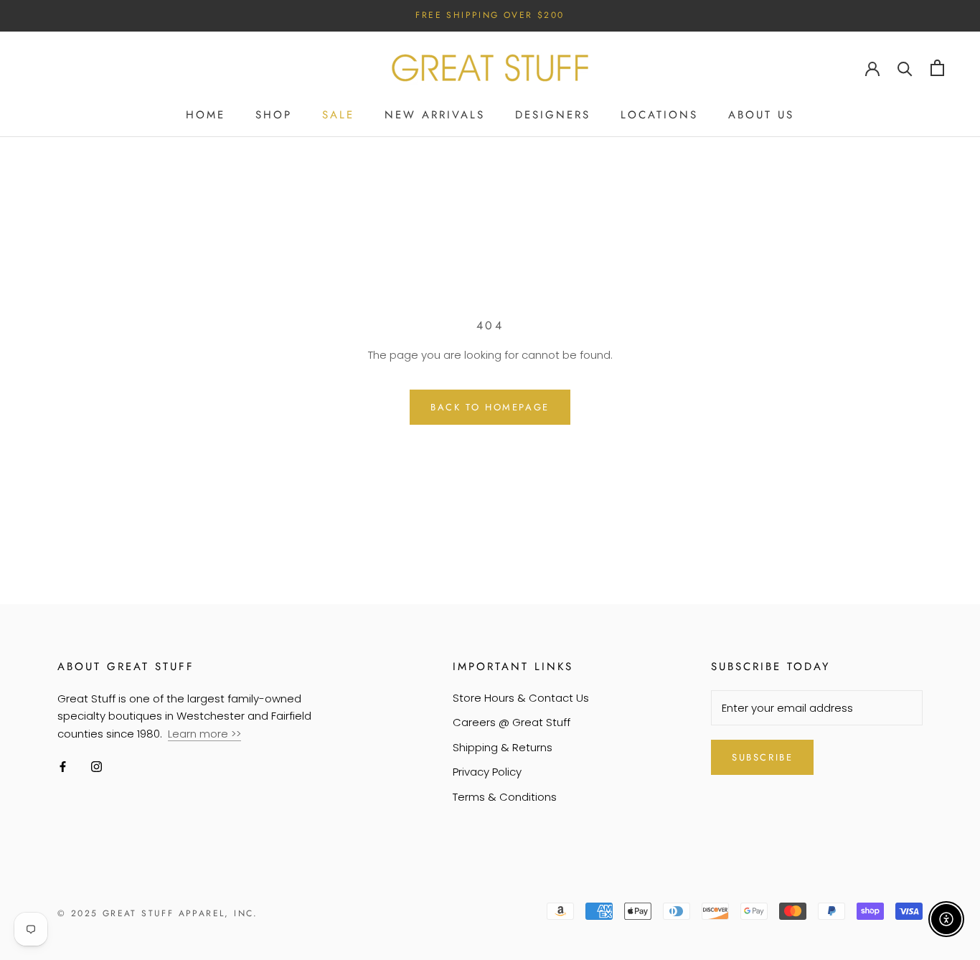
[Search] (905, 67)
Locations (659, 115)
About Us (761, 115)
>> (236, 733)
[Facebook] (62, 767)
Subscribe (762, 757)
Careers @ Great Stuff (511, 722)
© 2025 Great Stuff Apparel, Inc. (157, 913)
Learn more (199, 733)
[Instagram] (96, 767)
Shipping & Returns (502, 747)
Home (205, 115)
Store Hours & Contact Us (521, 697)
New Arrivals (435, 115)
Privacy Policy (487, 771)
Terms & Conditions (505, 796)
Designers (552, 115)
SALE (338, 115)
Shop (273, 115)
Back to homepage (490, 407)
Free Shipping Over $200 (489, 15)
